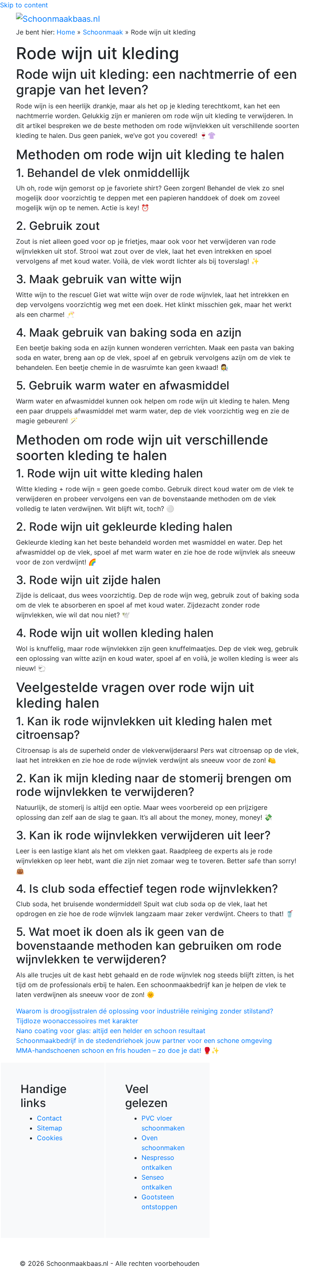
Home (66, 32)
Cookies (49, 1138)
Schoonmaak (103, 32)
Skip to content (24, 5)
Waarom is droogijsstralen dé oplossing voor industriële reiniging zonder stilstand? (144, 1011)
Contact (49, 1118)
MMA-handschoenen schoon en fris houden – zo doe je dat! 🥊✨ (117, 1050)
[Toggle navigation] (287, 18)
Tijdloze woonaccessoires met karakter (77, 1021)
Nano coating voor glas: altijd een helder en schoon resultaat (110, 1031)
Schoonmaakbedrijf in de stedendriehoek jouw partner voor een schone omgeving (144, 1040)
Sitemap (49, 1128)
